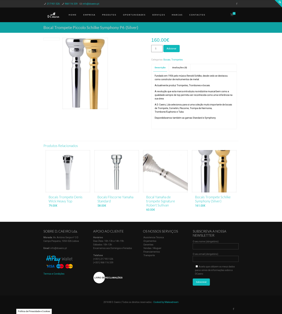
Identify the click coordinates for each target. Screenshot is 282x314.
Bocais (167, 59)
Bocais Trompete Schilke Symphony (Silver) (213, 199)
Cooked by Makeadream (166, 302)
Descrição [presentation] (160, 67)
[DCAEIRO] (54, 14)
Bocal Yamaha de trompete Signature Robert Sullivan (160, 201)
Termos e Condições (53, 273)
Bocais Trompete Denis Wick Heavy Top (65, 199)
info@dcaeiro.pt (91, 3)
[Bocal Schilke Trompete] (85, 75)
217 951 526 (53, 3)
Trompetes (177, 59)
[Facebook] (237, 3)
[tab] (160, 67)
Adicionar (171, 48)
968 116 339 (71, 3)
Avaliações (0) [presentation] (179, 67)
